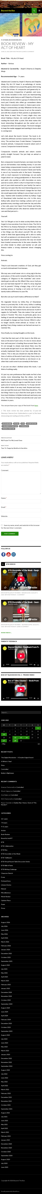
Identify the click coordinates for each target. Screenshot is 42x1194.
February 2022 (6, 1093)
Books (16, 423)
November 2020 (6, 1148)
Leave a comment (28, 51)
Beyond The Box (15, 51)
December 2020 (6, 1144)
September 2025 (6, 961)
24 (27, 737)
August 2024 (5, 1008)
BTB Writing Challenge (9, 869)
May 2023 (4, 1047)
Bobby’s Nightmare (7, 773)
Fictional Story (6, 881)
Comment (4, 470)
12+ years (4, 819)
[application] (21, 656)
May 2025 (4, 973)
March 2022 (5, 1089)
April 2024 (4, 1016)
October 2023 (6, 1027)
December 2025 (6, 953)
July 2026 (4, 926)
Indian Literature (8, 428)
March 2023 (5, 1051)
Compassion (24, 426)
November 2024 (6, 996)
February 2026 (6, 946)
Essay (3, 877)
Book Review (13, 40)
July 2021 (4, 1117)
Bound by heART (7, 838)
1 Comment (21, 595)
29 (15, 741)
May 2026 (4, 934)
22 (15, 737)
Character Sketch (7, 873)
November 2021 (6, 1101)
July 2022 (4, 1074)
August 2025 (5, 965)
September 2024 (6, 1004)
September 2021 (6, 1109)
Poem (3, 904)
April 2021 (4, 1128)
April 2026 (4, 938)
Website (4, 516)
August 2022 (5, 1070)
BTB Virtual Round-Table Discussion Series (15, 861)
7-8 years (4, 823)
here (36, 405)
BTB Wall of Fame (7, 865)
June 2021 (4, 1120)
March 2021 (5, 1132)
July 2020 (4, 1163)
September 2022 (6, 1066)
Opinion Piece (6, 900)
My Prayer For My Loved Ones (11, 439)
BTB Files (4, 850)
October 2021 (6, 1105)
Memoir (3, 889)
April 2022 (4, 1085)
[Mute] (35, 665)
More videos (6, 632)
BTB (20, 40)
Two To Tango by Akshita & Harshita (14, 447)
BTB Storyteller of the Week (10, 854)
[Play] (4, 665)
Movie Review (5, 896)
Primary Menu (39, 10)
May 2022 (4, 1082)
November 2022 (6, 1062)
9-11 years (4, 40)
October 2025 (6, 957)
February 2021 (6, 1136)
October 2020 (6, 1152)
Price (3, 765)
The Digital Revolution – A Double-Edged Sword (17, 757)
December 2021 (6, 1097)
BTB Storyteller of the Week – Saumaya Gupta (16, 624)
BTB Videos (10, 564)
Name (4, 498)
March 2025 (5, 981)
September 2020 (6, 1155)
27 (4, 741)
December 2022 (6, 1058)
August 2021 (5, 1113)
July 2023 (4, 1039)
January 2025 (5, 988)
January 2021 (5, 1140)
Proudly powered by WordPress (10, 1191)
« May (3, 744)
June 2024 (4, 1012)
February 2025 (6, 984)
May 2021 (4, 1124)
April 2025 (4, 977)
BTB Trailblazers (6, 858)
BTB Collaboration (7, 846)
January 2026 (5, 949)
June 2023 (4, 1043)
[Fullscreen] (38, 665)
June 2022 (4, 1078)
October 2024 (6, 1000)
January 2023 (5, 1054)
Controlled (4, 769)
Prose (3, 908)
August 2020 (5, 1159)
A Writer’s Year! (6, 761)
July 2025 (4, 969)
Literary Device (6, 885)
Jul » (39, 744)
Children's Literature (10, 426)
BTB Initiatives (31, 423)
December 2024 (6, 992)
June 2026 (4, 930)
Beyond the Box (8, 10)
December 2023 (6, 1023)
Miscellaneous (6, 893)
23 (21, 737)
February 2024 (6, 1019)
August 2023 (5, 1035)
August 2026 (5, 922)
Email (3, 507)
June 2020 (4, 1167)
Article (3, 830)
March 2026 (5, 942)
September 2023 (6, 1031)
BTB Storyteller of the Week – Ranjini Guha (15, 593)
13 (4, 734)
